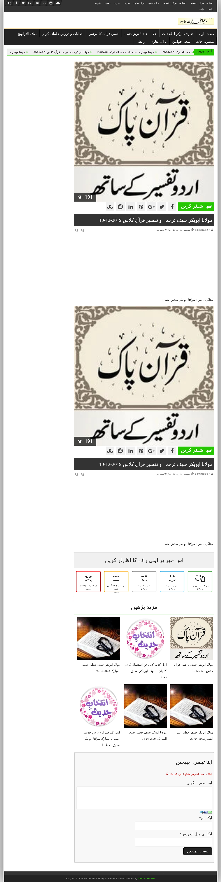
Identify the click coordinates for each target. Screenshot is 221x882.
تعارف (127, 3)
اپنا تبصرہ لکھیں (199, 783)
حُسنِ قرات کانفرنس (104, 34)
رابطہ (210, 9)
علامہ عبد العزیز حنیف (140, 34)
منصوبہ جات (205, 41)
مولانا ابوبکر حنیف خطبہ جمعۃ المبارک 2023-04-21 (147, 52)
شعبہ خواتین (181, 41)
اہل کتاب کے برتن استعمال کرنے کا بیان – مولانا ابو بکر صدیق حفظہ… (146, 671)
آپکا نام (205, 818)
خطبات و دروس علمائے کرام (62, 34)
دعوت (107, 3)
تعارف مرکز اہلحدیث (177, 34)
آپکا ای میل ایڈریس (196, 834)
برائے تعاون (153, 3)
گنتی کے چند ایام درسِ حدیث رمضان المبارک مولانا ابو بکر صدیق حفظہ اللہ (102, 739)
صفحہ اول (206, 34)
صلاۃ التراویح (27, 34)
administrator (202, 229)
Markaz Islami (146, 879)
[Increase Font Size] (82, 230)
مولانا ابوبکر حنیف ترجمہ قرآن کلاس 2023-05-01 (83, 52)
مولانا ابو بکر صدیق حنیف (179, 299)
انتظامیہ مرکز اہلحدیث (201, 3)
